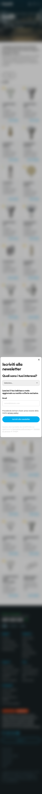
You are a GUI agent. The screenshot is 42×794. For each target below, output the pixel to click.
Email (4, 398)
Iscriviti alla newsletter (21, 419)
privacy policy (13, 413)
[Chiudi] (39, 360)
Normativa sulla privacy (21, 429)
